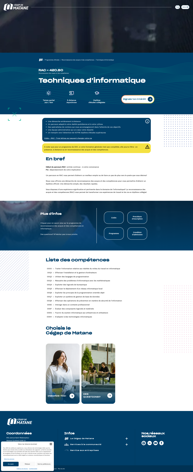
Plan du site (61, 468)
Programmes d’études (52, 60)
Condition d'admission (137, 233)
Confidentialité (33, 468)
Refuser (27, 464)
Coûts (113, 218)
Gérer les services (9, 459)
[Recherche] (177, 7)
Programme (114, 233)
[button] (51, 444)
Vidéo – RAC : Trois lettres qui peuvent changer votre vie (68, 138)
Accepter (11, 464)
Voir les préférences (44, 464)
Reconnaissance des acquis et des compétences (78, 60)
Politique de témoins (22, 468)
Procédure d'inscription (137, 218)
